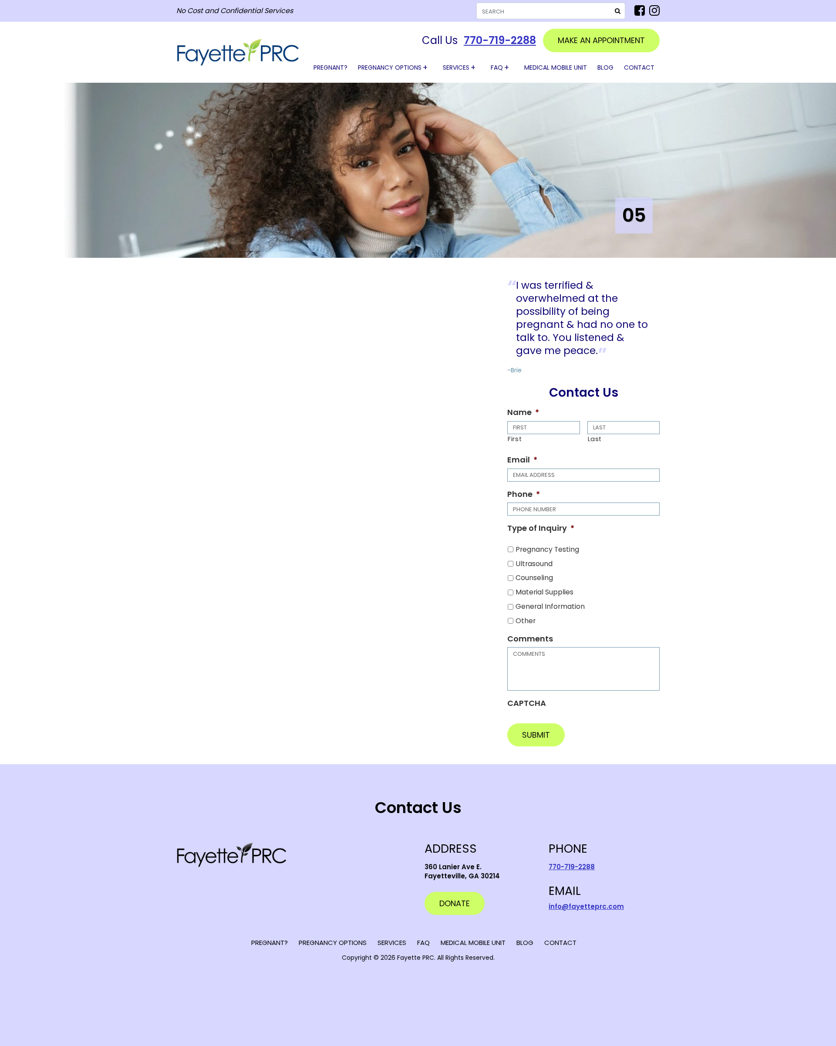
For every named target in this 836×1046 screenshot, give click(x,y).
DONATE (454, 903)
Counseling (534, 578)
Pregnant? (330, 67)
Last (595, 439)
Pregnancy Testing (547, 549)
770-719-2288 (500, 40)
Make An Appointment (601, 40)
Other (526, 621)
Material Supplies (544, 592)
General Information (550, 606)
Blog (605, 67)
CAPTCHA (526, 703)
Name (523, 412)
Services (456, 67)
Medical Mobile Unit (555, 67)
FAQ (497, 67)
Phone (523, 494)
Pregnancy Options (389, 67)
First (515, 439)
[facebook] (639, 10)
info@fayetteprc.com (586, 906)
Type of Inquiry (540, 528)
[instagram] (654, 10)
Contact (639, 67)
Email (522, 460)
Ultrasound (534, 564)
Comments (530, 639)
